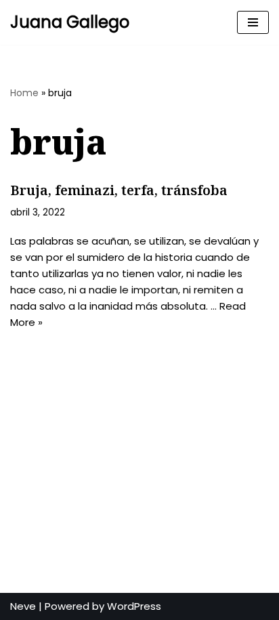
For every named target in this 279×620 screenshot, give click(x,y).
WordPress (134, 606)
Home (24, 93)
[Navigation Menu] (253, 22)
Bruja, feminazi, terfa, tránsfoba (119, 190)
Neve (23, 606)
